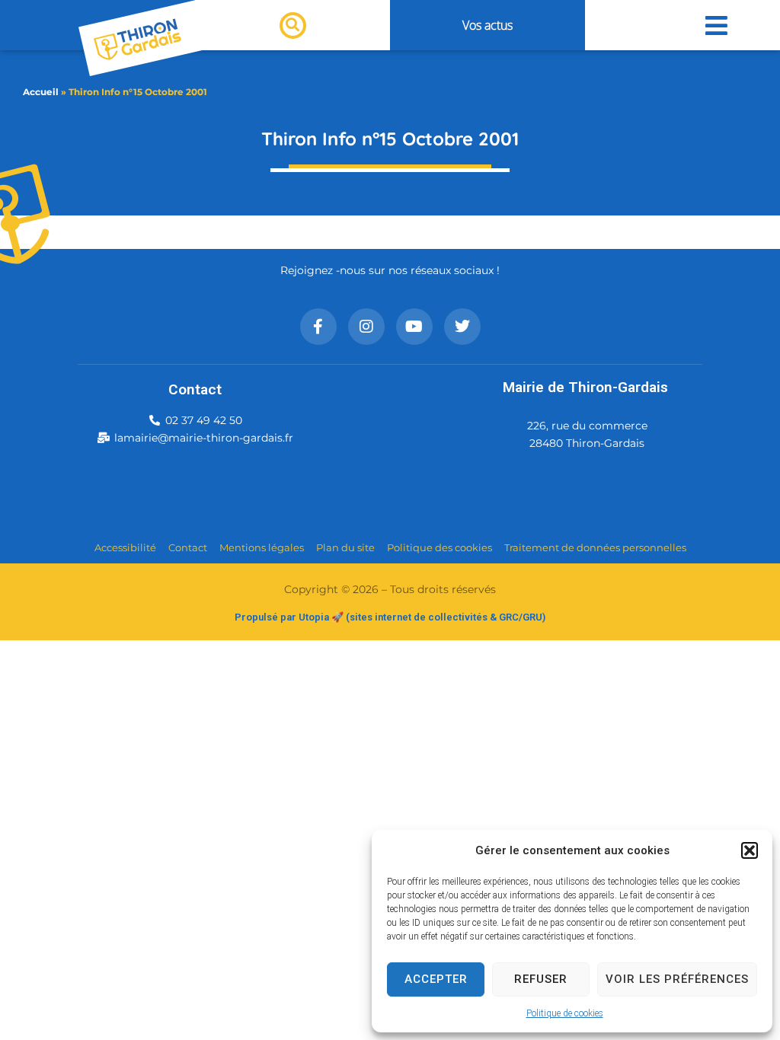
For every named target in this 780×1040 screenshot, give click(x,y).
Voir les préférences (677, 979)
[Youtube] (414, 326)
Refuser (540, 979)
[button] (749, 850)
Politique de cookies (564, 1013)
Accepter (436, 979)
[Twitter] (462, 326)
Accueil (41, 91)
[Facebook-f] (318, 326)
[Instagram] (366, 326)
